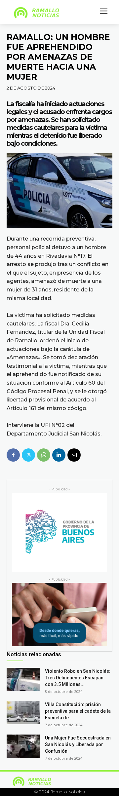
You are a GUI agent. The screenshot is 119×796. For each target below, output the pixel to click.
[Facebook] (13, 455)
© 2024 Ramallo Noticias (59, 792)
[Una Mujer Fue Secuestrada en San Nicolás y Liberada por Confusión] (23, 746)
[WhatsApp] (43, 455)
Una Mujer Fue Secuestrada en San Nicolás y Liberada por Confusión (78, 744)
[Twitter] (28, 455)
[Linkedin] (58, 455)
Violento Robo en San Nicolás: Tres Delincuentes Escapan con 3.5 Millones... (77, 677)
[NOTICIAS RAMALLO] (51, 12)
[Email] (74, 455)
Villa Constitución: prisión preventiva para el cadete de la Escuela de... (78, 711)
